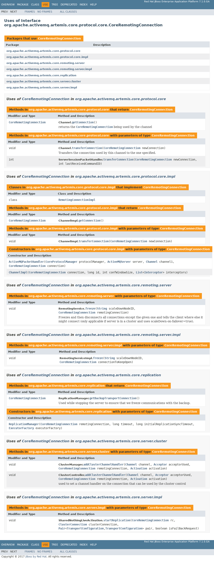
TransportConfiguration (85, 528)
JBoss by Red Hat (36, 556)
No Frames (44, 11)
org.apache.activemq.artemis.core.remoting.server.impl (49, 69)
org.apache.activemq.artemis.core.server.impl (41, 87)
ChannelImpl (18, 272)
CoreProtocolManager (61, 261)
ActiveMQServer (119, 261)
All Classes (68, 11)
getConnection (83, 122)
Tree (55, 4)
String (102, 308)
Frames (30, 11)
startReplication (116, 520)
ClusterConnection (73, 524)
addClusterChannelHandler (103, 464)
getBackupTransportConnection (112, 398)
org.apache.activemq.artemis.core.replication (41, 75)
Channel (152, 261)
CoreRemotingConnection (59, 38)
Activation (138, 468)
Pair (62, 528)
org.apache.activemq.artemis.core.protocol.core (43, 50)
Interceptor (153, 272)
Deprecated (69, 4)
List (139, 272)
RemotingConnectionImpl (77, 199)
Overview (8, 4)
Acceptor (160, 464)
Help (93, 4)
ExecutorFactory (21, 428)
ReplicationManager (24, 424)
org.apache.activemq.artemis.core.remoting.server (45, 63)
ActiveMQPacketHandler (26, 261)
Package (23, 4)
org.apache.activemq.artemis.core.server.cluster (43, 81)
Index (84, 4)
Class (35, 4)
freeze (90, 308)
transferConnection (87, 148)
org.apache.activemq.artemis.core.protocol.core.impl (47, 57)
